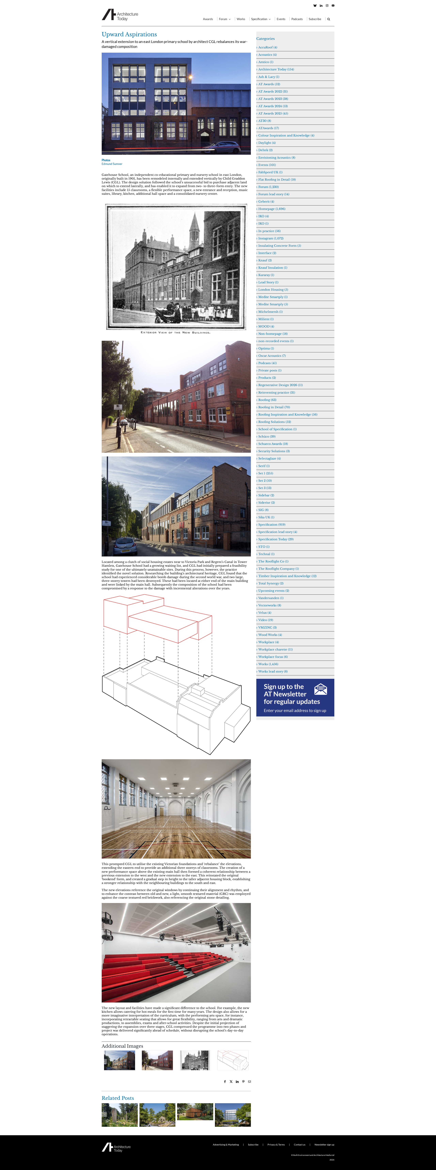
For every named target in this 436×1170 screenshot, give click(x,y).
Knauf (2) (265, 260)
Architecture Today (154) (276, 69)
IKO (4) (263, 216)
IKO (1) (263, 223)
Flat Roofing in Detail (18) (277, 179)
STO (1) (264, 547)
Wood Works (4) (270, 635)
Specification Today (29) (276, 539)
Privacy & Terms (276, 1144)
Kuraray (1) (266, 275)
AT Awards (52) (269, 84)
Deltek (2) (265, 150)
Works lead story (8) (273, 671)
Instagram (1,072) (271, 238)
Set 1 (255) (265, 473)
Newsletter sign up (324, 1144)
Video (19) (265, 620)
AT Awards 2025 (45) (273, 113)
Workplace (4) (268, 642)
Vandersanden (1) (271, 598)
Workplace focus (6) (273, 657)
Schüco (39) (267, 436)
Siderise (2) (266, 502)
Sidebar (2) (266, 495)
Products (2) (267, 378)
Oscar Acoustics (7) (272, 356)
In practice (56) (269, 231)
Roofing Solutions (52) (274, 422)
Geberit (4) (266, 201)
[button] (328, 19)
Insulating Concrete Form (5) (279, 246)
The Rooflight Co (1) (273, 561)
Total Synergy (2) (271, 583)
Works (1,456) (268, 664)
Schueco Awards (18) (273, 444)
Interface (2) (267, 253)
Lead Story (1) (268, 282)
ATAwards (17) (268, 128)
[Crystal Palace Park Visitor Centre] (195, 1105)
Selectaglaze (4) (269, 458)
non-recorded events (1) (276, 341)
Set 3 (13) (264, 488)
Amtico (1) (265, 62)
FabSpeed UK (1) (270, 172)
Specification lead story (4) (277, 532)
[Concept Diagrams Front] (232, 1060)
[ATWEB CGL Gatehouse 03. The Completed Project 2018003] (176, 458)
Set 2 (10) (265, 481)
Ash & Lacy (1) (268, 77)
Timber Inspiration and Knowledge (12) (287, 576)
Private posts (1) (270, 370)
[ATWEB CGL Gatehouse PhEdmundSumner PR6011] (176, 54)
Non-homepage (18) (273, 334)
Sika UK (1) (266, 517)
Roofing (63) (267, 400)
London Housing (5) (273, 290)
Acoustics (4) (267, 55)
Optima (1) (266, 348)
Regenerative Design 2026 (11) (280, 385)
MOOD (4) (266, 326)
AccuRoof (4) (267, 47)
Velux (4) (264, 613)
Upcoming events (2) (273, 591)
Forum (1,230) (268, 187)
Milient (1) (266, 319)
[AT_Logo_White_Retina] (116, 1144)
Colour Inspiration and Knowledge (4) (286, 135)
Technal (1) (266, 554)
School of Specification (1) (277, 429)
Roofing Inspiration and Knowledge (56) (287, 414)
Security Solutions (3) (274, 451)
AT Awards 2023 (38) (273, 99)
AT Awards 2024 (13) (273, 106)
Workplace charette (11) (275, 649)
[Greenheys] (233, 1105)
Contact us (299, 1144)
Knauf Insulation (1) (272, 268)
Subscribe (253, 1144)
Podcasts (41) (267, 363)
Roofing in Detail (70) (274, 407)
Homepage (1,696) (271, 209)
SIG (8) (263, 510)
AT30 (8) (264, 121)
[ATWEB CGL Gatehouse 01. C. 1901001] (176, 200)
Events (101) (267, 165)
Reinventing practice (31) (276, 392)
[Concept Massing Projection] (176, 595)
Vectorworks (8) (269, 605)
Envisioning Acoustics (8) (276, 157)
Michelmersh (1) (270, 312)
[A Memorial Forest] (120, 1105)
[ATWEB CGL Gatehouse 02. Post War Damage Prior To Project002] (176, 342)
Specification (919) (271, 524)
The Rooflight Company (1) (278, 569)
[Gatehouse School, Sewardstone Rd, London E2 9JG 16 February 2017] (176, 760)
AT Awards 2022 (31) (273, 91)
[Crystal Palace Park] (157, 1105)
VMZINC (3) (267, 627)
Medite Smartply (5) (273, 304)
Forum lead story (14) (273, 194)
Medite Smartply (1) (273, 297)
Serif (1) (264, 466)
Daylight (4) (267, 143)
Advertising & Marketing (226, 1144)
